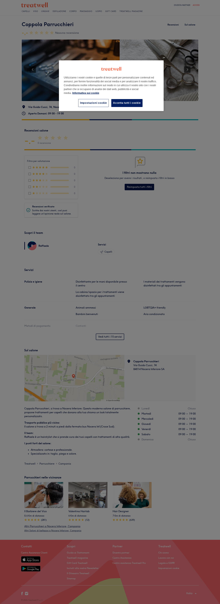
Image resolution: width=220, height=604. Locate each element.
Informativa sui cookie (85, 93)
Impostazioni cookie (93, 103)
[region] (111, 85)
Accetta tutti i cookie (127, 103)
